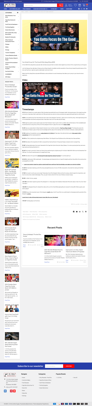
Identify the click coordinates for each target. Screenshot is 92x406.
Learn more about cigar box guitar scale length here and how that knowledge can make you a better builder (52, 164)
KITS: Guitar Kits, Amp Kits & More (11, 33)
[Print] (79, 211)
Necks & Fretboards (10, 37)
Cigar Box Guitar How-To (40, 9)
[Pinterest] (84, 9)
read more (7, 97)
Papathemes (45, 403)
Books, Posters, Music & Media (11, 58)
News (62, 9)
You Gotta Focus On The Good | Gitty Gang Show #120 (38, 62)
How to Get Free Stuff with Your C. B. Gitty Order (11, 316)
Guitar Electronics (10, 30)
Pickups (7, 44)
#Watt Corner (48, 216)
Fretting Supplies (9, 27)
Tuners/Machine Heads (11, 55)
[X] (81, 9)
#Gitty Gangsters (27, 214)
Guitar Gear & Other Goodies (10, 67)
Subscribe (69, 9)
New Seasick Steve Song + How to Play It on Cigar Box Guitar (11, 258)
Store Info (54, 9)
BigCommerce (29, 403)
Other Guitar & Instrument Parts (9, 40)
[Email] (76, 211)
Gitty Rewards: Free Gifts (10, 16)
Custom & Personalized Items (11, 63)
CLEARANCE (8, 74)
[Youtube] (86, 9)
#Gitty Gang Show (43, 211)
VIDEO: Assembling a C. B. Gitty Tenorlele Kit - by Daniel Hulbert (11, 201)
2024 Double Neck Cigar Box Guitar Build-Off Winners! (11, 229)
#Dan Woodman (33, 211)
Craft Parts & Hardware (11, 24)
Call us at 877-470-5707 (11, 387)
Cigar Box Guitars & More (10, 20)
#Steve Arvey (40, 216)
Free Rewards (27, 9)
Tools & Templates (10, 52)
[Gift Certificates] (80, 5)
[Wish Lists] (76, 5)
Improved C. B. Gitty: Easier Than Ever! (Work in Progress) (11, 143)
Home (5, 9)
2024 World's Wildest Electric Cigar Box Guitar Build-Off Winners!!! (11, 114)
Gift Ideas (7, 77)
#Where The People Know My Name (31, 219)
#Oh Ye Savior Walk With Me (29, 216)
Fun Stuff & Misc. (9, 71)
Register (70, 5)
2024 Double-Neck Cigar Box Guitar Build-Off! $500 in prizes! (10, 287)
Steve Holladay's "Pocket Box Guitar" (11, 85)
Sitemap (24, 395)
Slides (6, 47)
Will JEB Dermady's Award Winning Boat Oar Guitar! (11, 344)
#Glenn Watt (35, 214)
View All (75, 377)
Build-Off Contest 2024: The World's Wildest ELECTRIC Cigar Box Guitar (10, 172)
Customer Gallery (14, 9)
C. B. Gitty (59, 377)
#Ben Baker (25, 211)
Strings (7, 49)
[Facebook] (79, 9)
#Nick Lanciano (43, 214)
